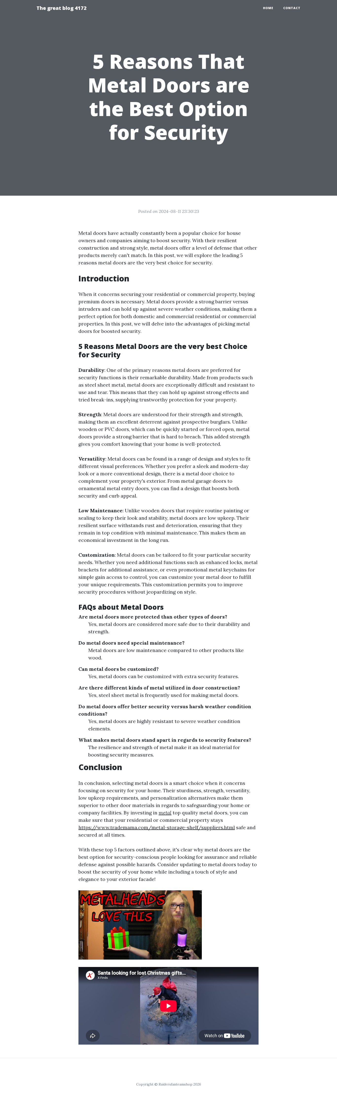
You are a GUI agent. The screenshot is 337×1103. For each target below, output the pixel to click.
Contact (291, 8)
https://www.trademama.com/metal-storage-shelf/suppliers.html (156, 827)
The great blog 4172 (62, 8)
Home (268, 8)
